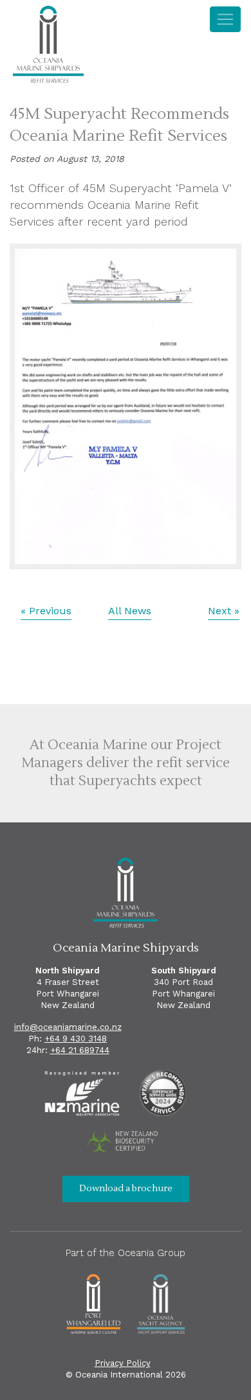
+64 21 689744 (79, 1050)
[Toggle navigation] (225, 19)
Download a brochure (125, 1188)
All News (129, 611)
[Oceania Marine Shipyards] (48, 46)
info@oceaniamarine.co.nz (68, 1027)
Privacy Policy (123, 1363)
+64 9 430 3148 (75, 1038)
